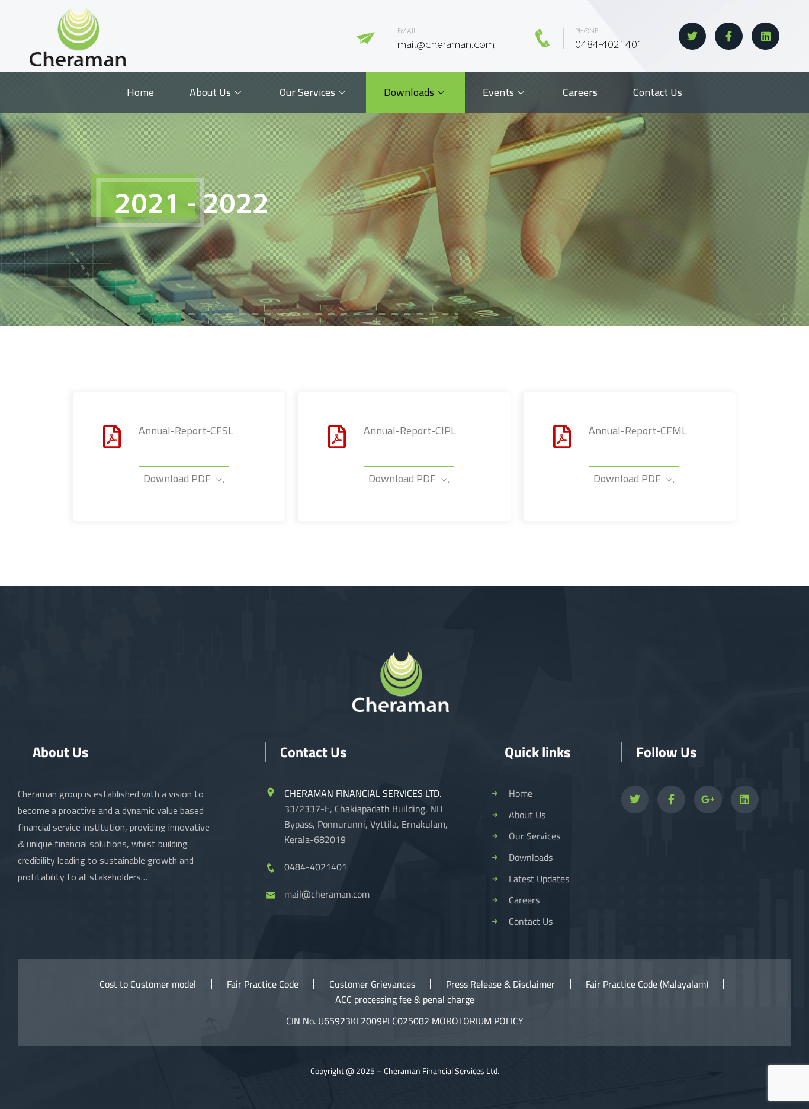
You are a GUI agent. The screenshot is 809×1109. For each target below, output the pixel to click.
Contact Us (657, 92)
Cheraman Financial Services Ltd (440, 1071)
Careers (580, 92)
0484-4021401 (609, 45)
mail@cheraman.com (446, 45)
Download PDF (177, 478)
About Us (210, 92)
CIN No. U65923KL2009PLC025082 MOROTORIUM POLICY (405, 1021)
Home (140, 92)
